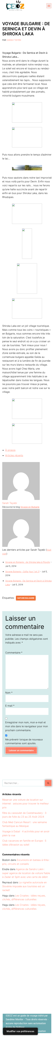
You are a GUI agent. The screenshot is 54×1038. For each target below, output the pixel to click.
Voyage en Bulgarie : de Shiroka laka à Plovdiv (27, 562)
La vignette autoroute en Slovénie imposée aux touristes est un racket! (24, 886)
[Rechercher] (48, 783)
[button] (48, 5)
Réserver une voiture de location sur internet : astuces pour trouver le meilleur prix (25, 803)
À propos (10, 450)
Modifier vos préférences (20, 1031)
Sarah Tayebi (14, 40)
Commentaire (13, 652)
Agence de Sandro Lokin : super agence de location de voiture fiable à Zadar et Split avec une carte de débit (26, 873)
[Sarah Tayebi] (21, 499)
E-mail (9, 705)
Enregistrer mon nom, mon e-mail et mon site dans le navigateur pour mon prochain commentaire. (26, 726)
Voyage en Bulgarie (29, 507)
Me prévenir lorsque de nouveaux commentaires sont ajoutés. (24, 741)
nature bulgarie (25, 598)
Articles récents (14, 455)
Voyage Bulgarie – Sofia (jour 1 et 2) (22, 571)
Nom (8, 692)
